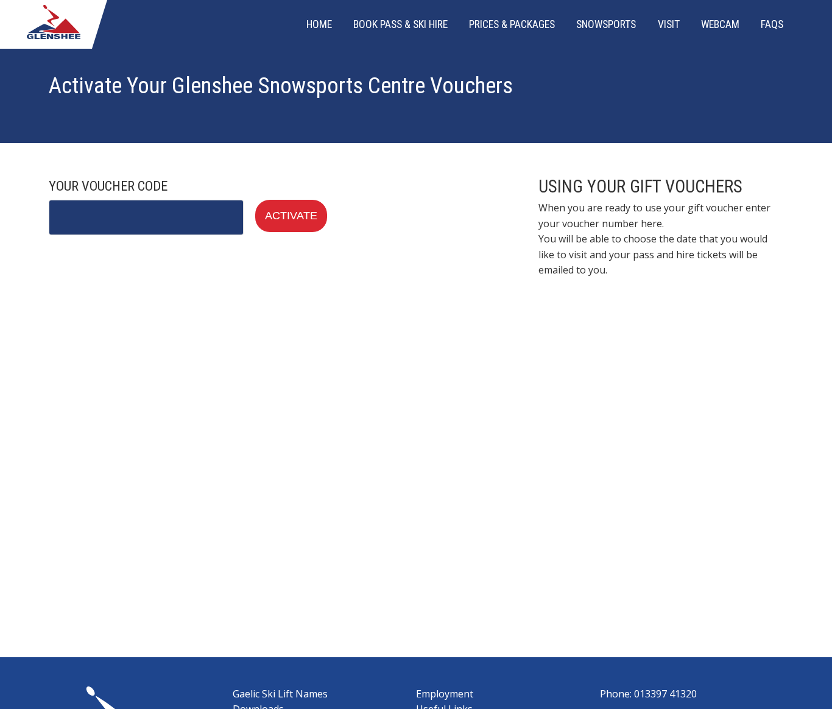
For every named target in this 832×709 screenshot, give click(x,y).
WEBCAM (720, 24)
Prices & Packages (512, 24)
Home (319, 24)
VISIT (669, 24)
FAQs (772, 24)
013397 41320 (665, 693)
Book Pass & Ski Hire (400, 24)
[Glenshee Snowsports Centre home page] (53, 35)
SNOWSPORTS (606, 24)
